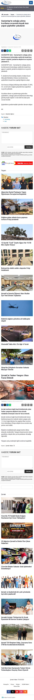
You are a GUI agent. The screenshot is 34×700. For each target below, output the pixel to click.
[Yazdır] (23, 51)
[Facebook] (2, 51)
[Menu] (30, 2)
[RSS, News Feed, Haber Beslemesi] (25, 691)
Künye (12, 684)
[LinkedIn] (7, 51)
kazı (6, 121)
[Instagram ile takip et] (21, 691)
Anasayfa (5, 14)
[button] (25, 51)
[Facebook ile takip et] (9, 691)
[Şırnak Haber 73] (6, 2)
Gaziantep (7, 119)
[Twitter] (5, 51)
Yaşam (12, 14)
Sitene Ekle (17, 686)
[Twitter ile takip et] (13, 691)
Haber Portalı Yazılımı (9, 697)
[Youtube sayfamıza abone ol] (17, 691)
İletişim (18, 684)
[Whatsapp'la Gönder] (10, 51)
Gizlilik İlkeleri (25, 684)
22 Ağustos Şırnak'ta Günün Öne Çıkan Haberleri (18, 8)
